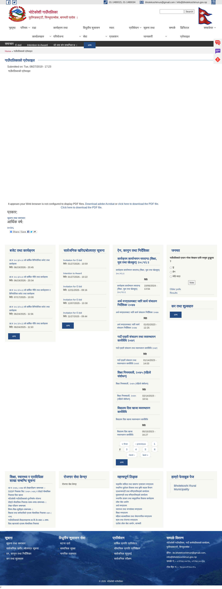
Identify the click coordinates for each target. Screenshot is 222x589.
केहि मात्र (176, 276)
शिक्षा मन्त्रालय (122, 512)
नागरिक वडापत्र (68, 553)
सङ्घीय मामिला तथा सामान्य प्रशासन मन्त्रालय (134, 484)
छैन (174, 271)
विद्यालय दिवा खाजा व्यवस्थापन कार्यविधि (132, 419)
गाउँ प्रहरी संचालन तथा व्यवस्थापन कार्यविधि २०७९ (136, 348)
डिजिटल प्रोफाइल (185, 32)
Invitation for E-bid (72, 260)
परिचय (23, 27)
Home (8, 51)
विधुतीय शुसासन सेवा (91, 32)
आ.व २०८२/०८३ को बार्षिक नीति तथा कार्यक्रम (28, 323)
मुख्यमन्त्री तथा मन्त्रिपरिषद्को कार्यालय (132, 495)
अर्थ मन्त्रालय (121, 505)
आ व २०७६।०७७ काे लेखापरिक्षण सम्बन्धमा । (26, 488)
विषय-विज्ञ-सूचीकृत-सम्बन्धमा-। (20, 509)
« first (125, 444)
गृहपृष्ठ (12, 27)
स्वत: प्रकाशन (113, 32)
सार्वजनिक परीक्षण (122, 558)
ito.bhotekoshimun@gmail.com (189, 552)
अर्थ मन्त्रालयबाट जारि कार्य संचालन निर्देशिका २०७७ (137, 312)
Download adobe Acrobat (100, 204)
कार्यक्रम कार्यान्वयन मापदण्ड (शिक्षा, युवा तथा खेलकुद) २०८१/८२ (128, 288)
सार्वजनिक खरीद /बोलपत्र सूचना (22, 548)
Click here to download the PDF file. (81, 207)
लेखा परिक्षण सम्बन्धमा (17, 505)
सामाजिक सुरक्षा (67, 548)
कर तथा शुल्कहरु (14, 558)
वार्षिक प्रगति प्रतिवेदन (125, 543)
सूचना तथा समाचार (16, 218)
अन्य (82, 45)
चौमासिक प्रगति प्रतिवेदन (127, 548)
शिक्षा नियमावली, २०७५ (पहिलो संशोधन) (132, 383)
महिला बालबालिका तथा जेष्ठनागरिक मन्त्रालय (134, 516)
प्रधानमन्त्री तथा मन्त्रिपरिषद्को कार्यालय (132, 491)
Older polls (175, 289)
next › (132, 455)
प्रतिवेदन (134, 27)
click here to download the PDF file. (138, 204)
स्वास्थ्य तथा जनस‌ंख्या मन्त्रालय (129, 509)
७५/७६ (10, 227)
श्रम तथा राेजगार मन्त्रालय (127, 520)
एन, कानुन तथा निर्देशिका (18, 553)
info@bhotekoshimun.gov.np (182, 557)
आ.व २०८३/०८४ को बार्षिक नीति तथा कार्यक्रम (28, 277)
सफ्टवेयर (208, 27)
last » (145, 455)
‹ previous (141, 444)
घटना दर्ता (65, 543)
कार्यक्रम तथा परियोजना (60, 32)
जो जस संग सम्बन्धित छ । (58, 45)
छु (173, 267)
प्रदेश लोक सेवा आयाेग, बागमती (128, 523)
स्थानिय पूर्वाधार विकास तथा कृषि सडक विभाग (134, 487)
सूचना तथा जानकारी (149, 32)
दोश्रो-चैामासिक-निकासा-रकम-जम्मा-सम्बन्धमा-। (27, 502)
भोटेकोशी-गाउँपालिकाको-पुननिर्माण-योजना (24, 498)
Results (173, 292)
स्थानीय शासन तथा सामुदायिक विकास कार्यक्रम (135, 498)
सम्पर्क (172, 27)
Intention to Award (30, 45)
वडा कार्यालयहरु (38, 32)
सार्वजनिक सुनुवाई (123, 553)
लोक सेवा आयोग (122, 502)
